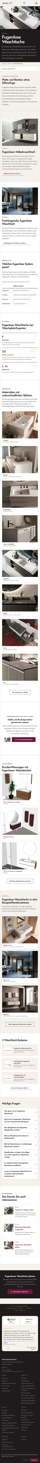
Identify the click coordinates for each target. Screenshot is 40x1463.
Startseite (4, 63)
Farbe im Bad (6, 1386)
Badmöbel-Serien (7, 1418)
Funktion (9, 63)
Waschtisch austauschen (9, 1449)
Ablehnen (25, 1460)
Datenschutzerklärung (19, 1456)
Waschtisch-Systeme (27, 1383)
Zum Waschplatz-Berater (25, 740)
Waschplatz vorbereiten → (21, 1292)
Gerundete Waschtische (28, 1398)
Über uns (23, 1430)
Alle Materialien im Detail (20, 692)
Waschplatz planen (7, 1442)
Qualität (4, 1413)
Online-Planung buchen (28, 1422)
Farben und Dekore (8, 355)
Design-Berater (6, 1391)
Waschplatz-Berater (26, 1413)
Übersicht (4, 1378)
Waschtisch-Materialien (8, 1415)
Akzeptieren (34, 1460)
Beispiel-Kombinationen (9, 1383)
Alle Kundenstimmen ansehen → (31, 1348)
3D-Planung (24, 733)
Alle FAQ (23, 1440)
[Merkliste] (24, 3)
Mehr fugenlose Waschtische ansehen (20, 1024)
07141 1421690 (6, 1370)
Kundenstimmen (26, 1425)
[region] (20, 295)
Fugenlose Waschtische (28, 1386)
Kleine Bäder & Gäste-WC (28, 1395)
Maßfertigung (25, 1381)
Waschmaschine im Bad (28, 1403)
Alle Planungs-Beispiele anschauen (20, 881)
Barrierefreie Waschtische (28, 1401)
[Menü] (36, 3)
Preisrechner (24, 1420)
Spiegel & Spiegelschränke (9, 1423)
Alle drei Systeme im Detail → (20, 1088)
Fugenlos (4, 1381)
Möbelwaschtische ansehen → (13, 174)
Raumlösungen (25, 1393)
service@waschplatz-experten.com (12, 1371)
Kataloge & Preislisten (8, 1426)
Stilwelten (5, 1388)
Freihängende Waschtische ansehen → (15, 243)
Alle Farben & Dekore (8, 1433)
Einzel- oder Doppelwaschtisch (7, 1446)
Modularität (5, 1420)
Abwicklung (24, 1427)
